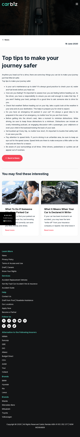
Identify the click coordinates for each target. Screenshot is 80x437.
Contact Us (6, 296)
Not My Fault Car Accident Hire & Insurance (19, 284)
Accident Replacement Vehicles (14, 280)
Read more (9, 230)
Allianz (4, 352)
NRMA (4, 336)
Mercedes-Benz (8, 405)
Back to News (13, 158)
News (7, 40)
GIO (3, 348)
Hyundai (5, 384)
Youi (3, 368)
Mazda (5, 401)
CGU (4, 360)
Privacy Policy (7, 259)
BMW (4, 381)
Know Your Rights (9, 271)
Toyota (5, 413)
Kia (3, 388)
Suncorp (5, 340)
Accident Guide (8, 288)
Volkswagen (7, 417)
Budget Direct (7, 356)
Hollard (5, 372)
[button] (8, 218)
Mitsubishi (6, 409)
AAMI (4, 364)
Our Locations (7, 304)
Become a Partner (9, 312)
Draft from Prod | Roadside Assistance (17, 300)
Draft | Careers (8, 267)
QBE (4, 344)
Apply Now (6, 308)
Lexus (4, 392)
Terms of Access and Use (12, 263)
